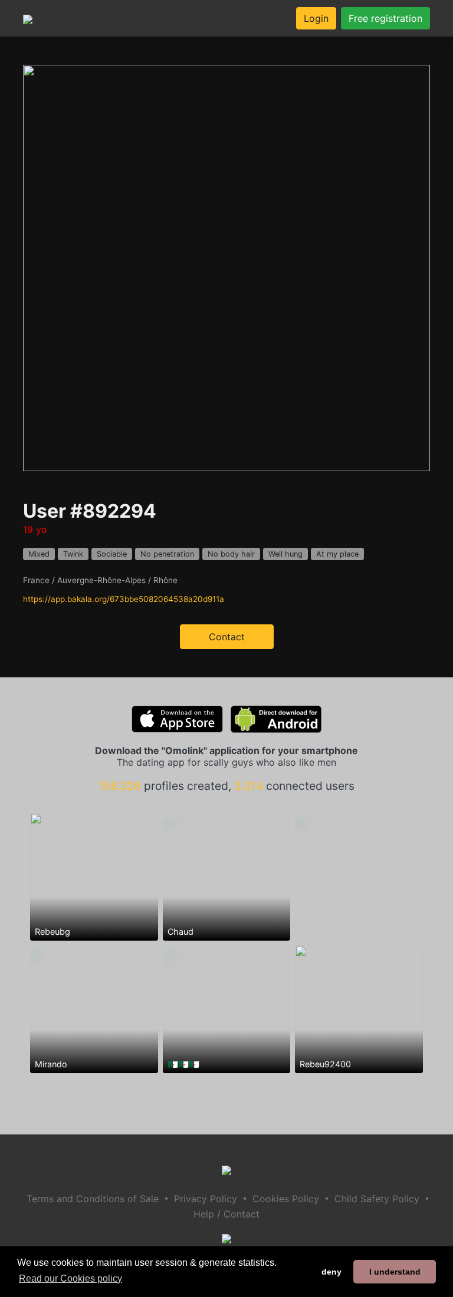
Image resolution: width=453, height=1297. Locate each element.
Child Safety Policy (376, 1199)
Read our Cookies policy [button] (70, 1278)
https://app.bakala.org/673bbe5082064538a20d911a (123, 599)
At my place (337, 554)
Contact (227, 637)
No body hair (231, 554)
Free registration (385, 18)
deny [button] (331, 1271)
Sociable (112, 554)
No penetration (167, 554)
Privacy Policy (205, 1199)
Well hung (285, 554)
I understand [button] (395, 1271)
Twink (73, 554)
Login (316, 18)
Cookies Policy (285, 1199)
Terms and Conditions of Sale (93, 1199)
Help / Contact (226, 1214)
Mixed (39, 554)
